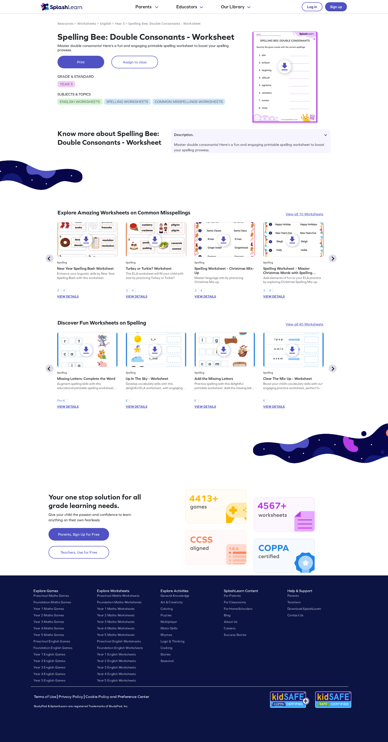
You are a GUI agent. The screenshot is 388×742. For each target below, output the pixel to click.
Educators (186, 6)
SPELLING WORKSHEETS (127, 102)
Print (81, 62)
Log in (312, 7)
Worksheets (86, 23)
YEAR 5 (66, 84)
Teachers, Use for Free (79, 552)
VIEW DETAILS (68, 296)
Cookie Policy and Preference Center (117, 697)
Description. (184, 135)
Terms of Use (45, 697)
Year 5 (120, 23)
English (105, 23)
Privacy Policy (71, 697)
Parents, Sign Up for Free (78, 534)
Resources (65, 23)
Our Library (233, 6)
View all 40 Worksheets (304, 324)
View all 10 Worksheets (304, 214)
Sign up (336, 7)
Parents (143, 6)
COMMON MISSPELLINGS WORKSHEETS (189, 102)
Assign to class (135, 62)
